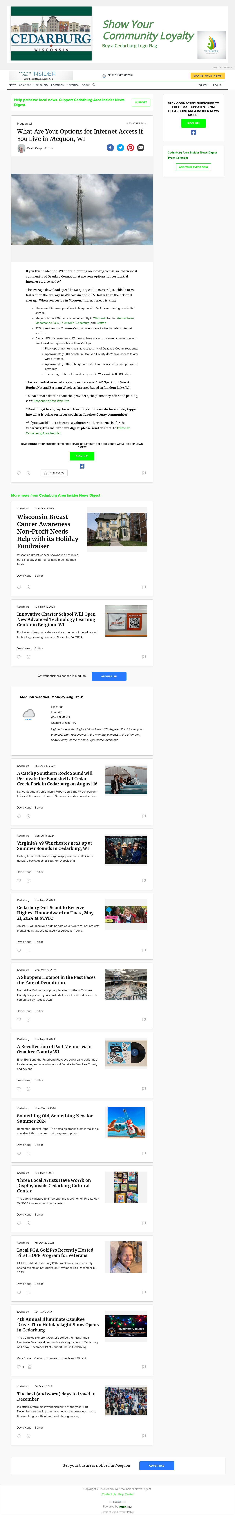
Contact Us (109, 1494)
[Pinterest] (130, 147)
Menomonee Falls (47, 323)
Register (202, 85)
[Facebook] (110, 147)
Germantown (125, 318)
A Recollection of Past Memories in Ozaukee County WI (54, 1049)
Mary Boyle (24, 1358)
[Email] (140, 147)
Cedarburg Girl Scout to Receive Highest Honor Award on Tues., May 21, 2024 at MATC (55, 913)
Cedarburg (82, 323)
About (86, 85)
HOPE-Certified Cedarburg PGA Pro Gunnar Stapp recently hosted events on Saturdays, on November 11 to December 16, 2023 (56, 1267)
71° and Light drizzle (120, 75)
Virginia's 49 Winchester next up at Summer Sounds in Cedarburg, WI (54, 845)
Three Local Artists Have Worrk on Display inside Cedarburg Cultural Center (54, 1186)
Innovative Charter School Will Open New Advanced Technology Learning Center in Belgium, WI (56, 619)
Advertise (72, 85)
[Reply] (29, 473)
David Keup (34, 148)
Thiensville (67, 323)
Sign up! (82, 456)
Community (40, 85)
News (12, 85)
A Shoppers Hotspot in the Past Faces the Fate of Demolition (56, 980)
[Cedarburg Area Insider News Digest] (41, 75)
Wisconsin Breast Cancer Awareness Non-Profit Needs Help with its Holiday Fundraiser (47, 531)
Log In (217, 85)
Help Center (125, 1494)
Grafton (101, 323)
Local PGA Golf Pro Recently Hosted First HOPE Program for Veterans (55, 1252)
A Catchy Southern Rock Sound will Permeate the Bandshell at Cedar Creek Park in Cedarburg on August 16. (58, 779)
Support (141, 102)
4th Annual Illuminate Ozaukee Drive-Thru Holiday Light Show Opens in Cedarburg (58, 1325)
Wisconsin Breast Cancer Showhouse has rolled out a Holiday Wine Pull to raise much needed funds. (48, 559)
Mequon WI (24, 123)
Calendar (24, 85)
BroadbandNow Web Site (51, 401)
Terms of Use (109, 1512)
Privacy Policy (126, 1512)
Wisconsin (99, 318)
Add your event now (193, 167)
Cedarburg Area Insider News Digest (60, 1358)
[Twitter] (120, 147)
